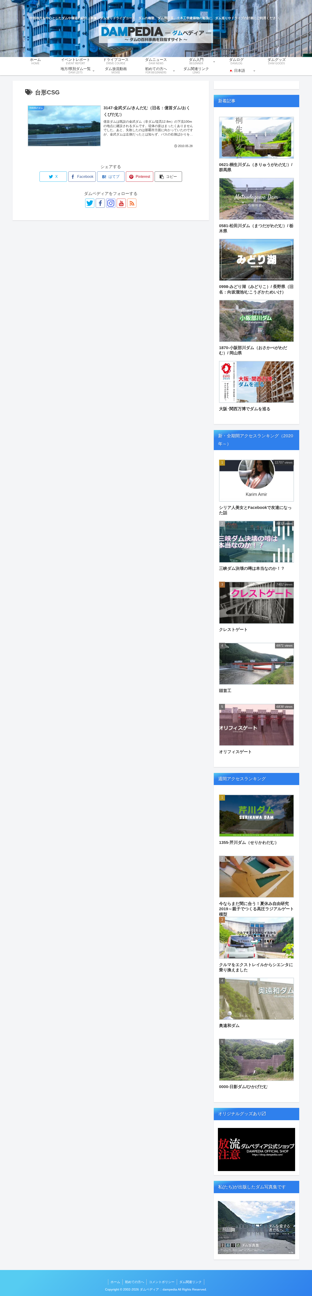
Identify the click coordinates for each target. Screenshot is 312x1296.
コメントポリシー (162, 1282)
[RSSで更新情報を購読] (131, 203)
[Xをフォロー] (89, 203)
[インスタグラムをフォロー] (110, 203)
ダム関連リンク (190, 1282)
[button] (168, 176)
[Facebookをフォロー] (100, 203)
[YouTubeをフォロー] (121, 203)
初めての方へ (134, 1282)
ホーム (115, 1282)
